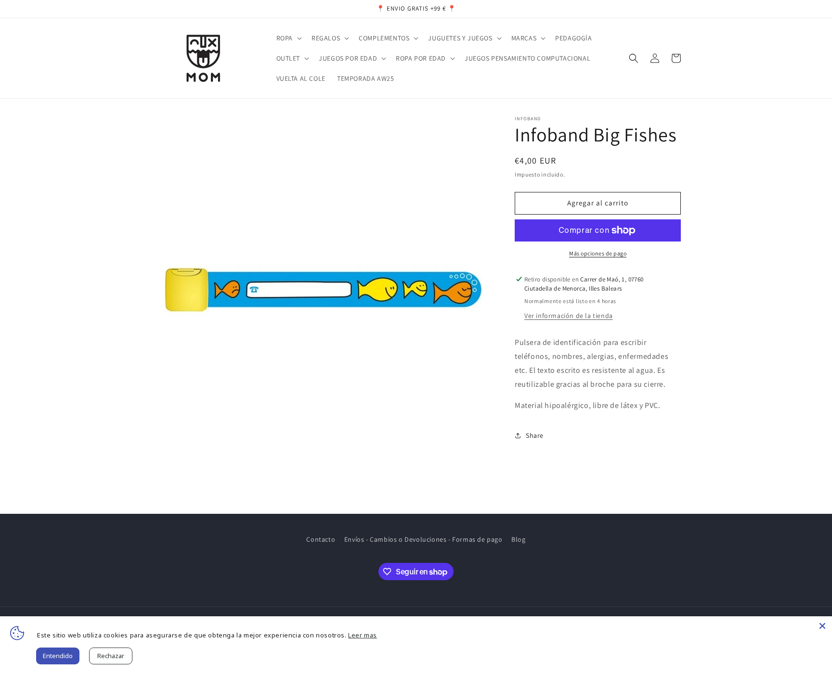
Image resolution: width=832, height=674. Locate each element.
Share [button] (535, 435)
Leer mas (362, 635)
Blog (518, 539)
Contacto (320, 539)
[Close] (822, 626)
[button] (288, 38)
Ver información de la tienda (568, 315)
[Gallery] (323, 288)
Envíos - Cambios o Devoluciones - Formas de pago (423, 539)
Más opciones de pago (597, 253)
